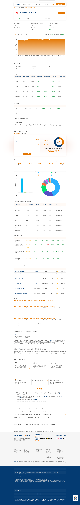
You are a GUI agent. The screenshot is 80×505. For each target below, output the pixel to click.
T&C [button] (39, 262)
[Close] (51, 241)
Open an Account (45, 260)
